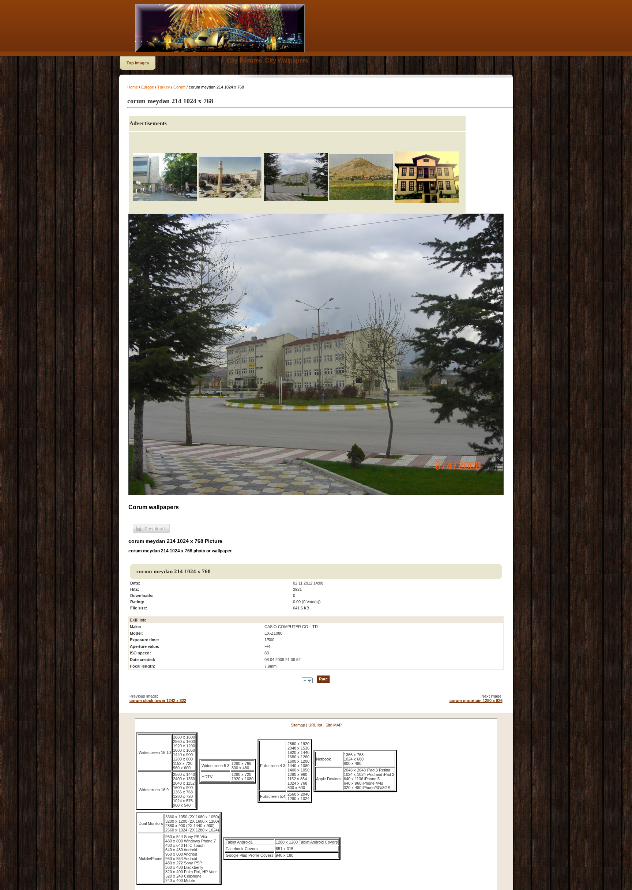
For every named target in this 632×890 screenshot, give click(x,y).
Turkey (163, 87)
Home (132, 87)
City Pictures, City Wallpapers (267, 60)
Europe (147, 87)
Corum (179, 87)
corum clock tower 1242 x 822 (157, 700)
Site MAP (334, 725)
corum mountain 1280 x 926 (476, 700)
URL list (315, 725)
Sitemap (298, 725)
